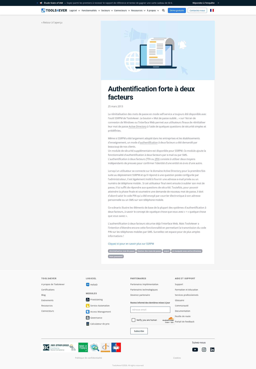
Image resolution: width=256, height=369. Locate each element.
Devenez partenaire (140, 295)
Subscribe (139, 331)
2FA (157, 159)
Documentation (182, 311)
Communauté (181, 305)
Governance (96, 317)
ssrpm (166, 251)
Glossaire (179, 300)
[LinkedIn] (212, 349)
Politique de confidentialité (88, 357)
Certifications (48, 289)
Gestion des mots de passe (149, 251)
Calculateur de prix (99, 323)
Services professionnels (186, 295)
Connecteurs (47, 311)
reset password (116, 256)
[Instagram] (204, 349)
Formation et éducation (186, 289)
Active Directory (138, 126)
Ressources (47, 305)
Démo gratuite (177, 10)
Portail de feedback (184, 321)
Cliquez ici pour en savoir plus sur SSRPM (131, 243)
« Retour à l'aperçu (51, 22)
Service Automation (100, 305)
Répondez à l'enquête (204, 2)
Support (179, 284)
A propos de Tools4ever (53, 284)
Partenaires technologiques (144, 289)
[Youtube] (195, 350)
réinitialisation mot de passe (122, 251)
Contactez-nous (197, 10)
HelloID (93, 284)
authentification (149, 142)
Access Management (100, 311)
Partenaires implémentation (144, 284)
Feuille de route (183, 316)
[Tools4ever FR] (54, 10)
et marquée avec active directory (186, 251)
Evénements (47, 300)
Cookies (177, 357)
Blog (43, 295)
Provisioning (96, 299)
